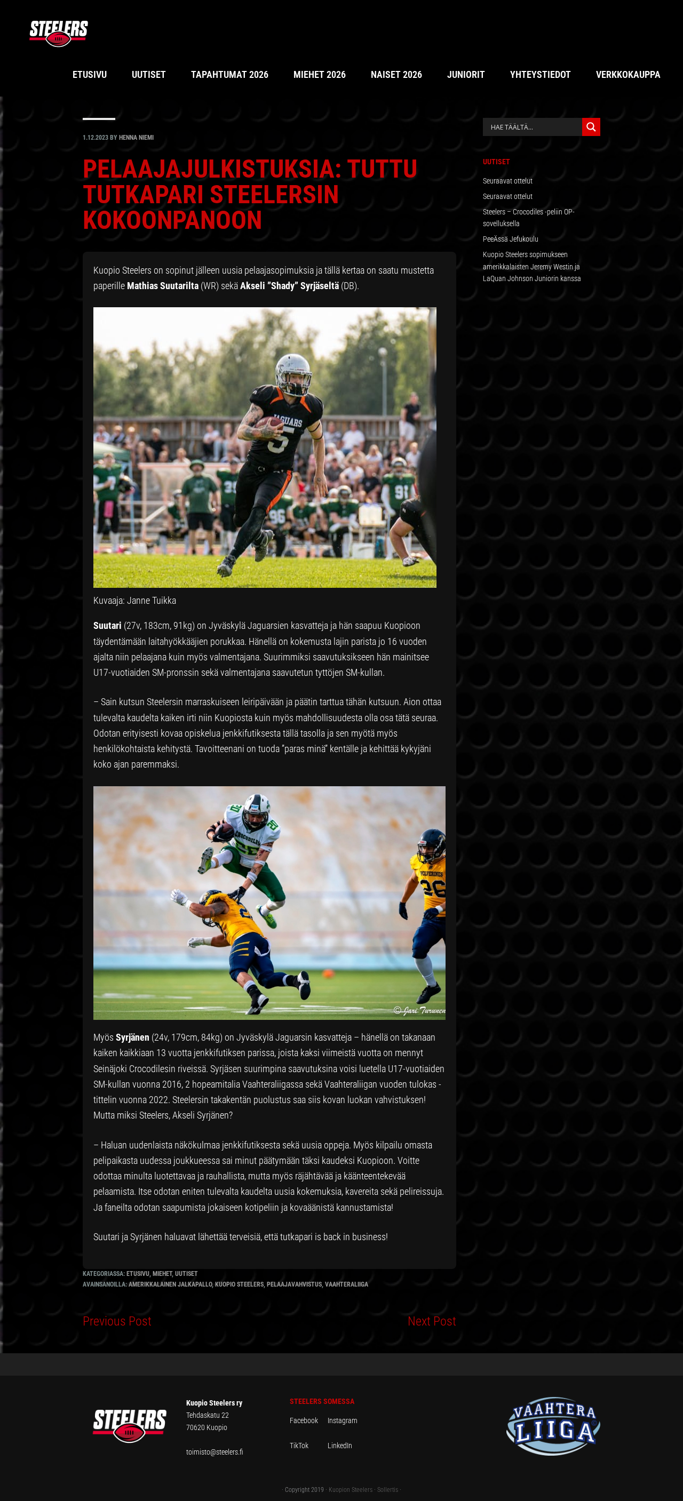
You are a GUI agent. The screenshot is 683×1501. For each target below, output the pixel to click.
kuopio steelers (239, 1284)
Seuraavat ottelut (508, 181)
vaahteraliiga (346, 1284)
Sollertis (387, 1490)
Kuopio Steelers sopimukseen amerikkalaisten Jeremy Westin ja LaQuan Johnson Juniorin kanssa (532, 266)
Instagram (343, 1420)
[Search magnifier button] (591, 127)
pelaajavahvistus (294, 1284)
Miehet (162, 1274)
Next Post (432, 1321)
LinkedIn (340, 1445)
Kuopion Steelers (350, 1490)
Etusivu (137, 1274)
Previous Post (117, 1321)
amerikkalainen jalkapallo (170, 1284)
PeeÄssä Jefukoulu (510, 239)
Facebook (309, 1420)
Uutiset (186, 1274)
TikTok (308, 1445)
